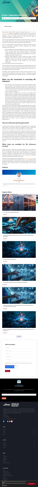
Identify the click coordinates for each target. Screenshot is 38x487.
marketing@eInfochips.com (11, 418)
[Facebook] (7, 421)
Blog (29, 18)
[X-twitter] (5, 421)
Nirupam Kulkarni (23, 18)
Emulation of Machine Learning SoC (9, 259)
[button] (37, 196)
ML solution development (29, 158)
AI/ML (32, 18)
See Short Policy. (4, 485)
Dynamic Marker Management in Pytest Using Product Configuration (15, 282)
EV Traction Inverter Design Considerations (11, 212)
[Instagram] (11, 421)
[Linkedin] (4, 421)
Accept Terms (31, 483)
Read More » (5, 214)
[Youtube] (9, 421)
